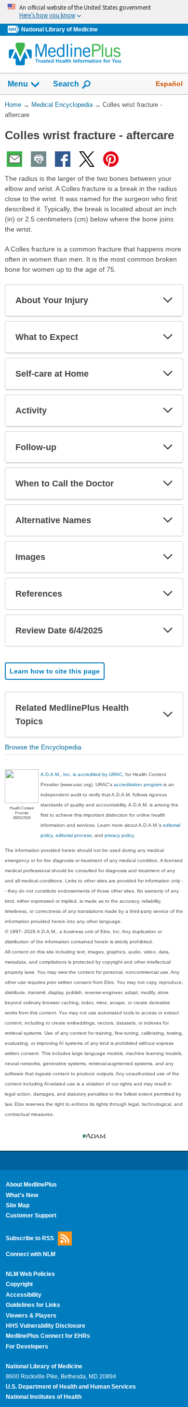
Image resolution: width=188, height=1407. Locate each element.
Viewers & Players (31, 1315)
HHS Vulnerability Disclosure (45, 1325)
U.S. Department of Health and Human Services (71, 1386)
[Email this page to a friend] (14, 159)
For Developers (27, 1346)
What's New (22, 1195)
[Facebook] (62, 159)
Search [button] (66, 83)
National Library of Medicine (59, 29)
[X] (86, 159)
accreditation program (138, 784)
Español (169, 84)
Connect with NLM (30, 1254)
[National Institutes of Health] (14, 30)
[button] (168, 300)
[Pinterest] (111, 159)
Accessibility (23, 1294)
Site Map (17, 1205)
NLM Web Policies (30, 1274)
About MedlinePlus (31, 1184)
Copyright (19, 1284)
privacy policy (119, 835)
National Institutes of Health (43, 1396)
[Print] (38, 159)
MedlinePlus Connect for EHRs (48, 1336)
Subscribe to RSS (30, 1237)
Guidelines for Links (33, 1305)
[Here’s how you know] (94, 12)
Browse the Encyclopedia (43, 747)
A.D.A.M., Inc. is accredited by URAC (81, 774)
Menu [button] (18, 84)
